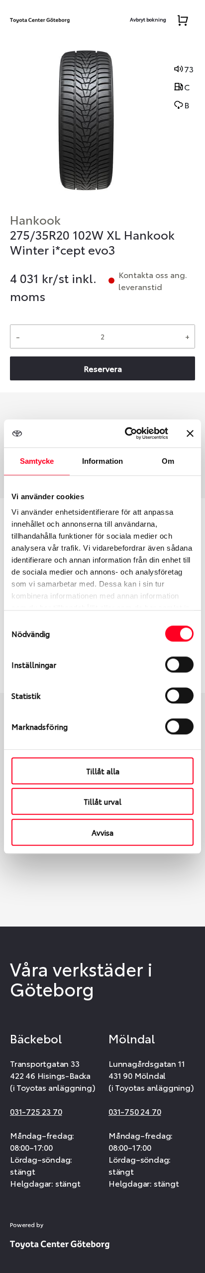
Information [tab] (102, 461)
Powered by (26, 1224)
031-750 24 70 (134, 1111)
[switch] (179, 664)
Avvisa (102, 832)
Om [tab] (168, 461)
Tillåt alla (102, 770)
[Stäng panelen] (190, 433)
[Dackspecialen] (40, 18)
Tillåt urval (102, 801)
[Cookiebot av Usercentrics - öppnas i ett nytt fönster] (127, 433)
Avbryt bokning (148, 19)
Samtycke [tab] (37, 461)
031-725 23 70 (36, 1111)
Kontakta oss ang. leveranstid (152, 280)
